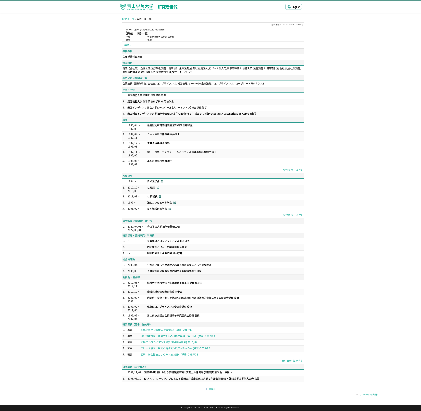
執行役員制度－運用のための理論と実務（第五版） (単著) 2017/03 (178, 336)
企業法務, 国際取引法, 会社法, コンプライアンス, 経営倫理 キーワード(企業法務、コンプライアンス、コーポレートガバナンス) (193, 83)
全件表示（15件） (293, 215)
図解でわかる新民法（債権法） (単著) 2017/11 (167, 329)
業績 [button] (126, 45)
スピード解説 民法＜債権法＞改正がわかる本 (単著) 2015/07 (175, 348)
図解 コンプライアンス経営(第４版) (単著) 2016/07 (169, 342)
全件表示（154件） (292, 360)
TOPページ (128, 19)
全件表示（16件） (293, 169)
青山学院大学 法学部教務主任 (163, 226)
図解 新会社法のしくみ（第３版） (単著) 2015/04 (169, 354)
